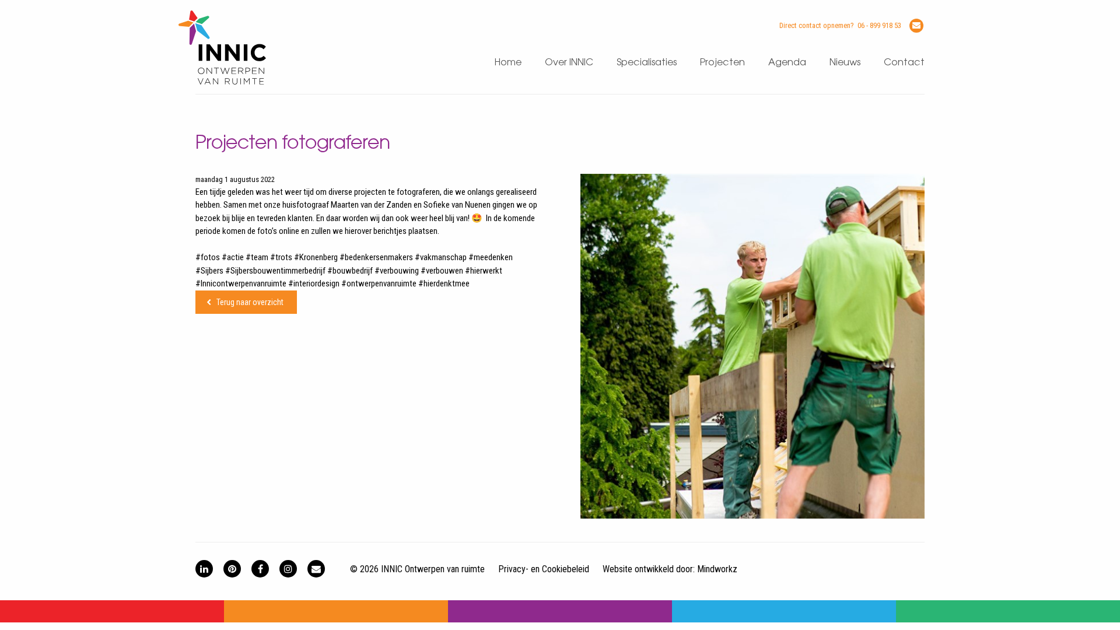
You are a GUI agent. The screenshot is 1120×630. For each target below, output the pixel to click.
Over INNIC (569, 62)
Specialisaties (647, 62)
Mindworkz (717, 569)
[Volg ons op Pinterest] (232, 569)
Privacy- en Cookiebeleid (543, 569)
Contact (904, 62)
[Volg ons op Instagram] (288, 569)
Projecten (722, 62)
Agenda (787, 62)
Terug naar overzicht (250, 302)
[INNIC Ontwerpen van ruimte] (222, 82)
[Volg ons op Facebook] (260, 569)
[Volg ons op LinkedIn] (204, 569)
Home (508, 62)
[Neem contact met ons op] (316, 569)
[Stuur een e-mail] (916, 26)
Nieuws (845, 62)
